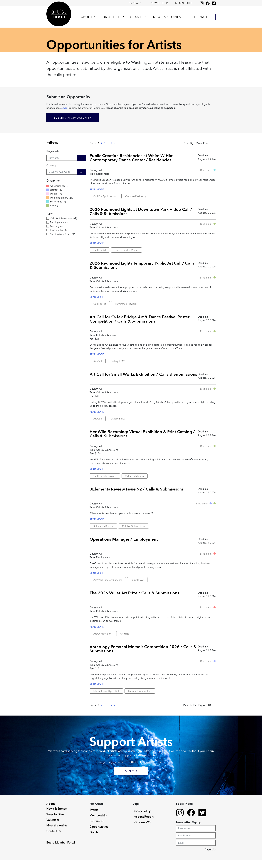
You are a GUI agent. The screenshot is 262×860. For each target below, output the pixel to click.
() (60, 185)
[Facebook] (208, 3)
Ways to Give (55, 814)
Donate (201, 17)
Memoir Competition (139, 691)
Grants (94, 832)
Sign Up (210, 849)
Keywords (52, 151)
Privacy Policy (141, 811)
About (86, 17)
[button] (214, 170)
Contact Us (53, 831)
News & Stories (167, 17)
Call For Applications (104, 196)
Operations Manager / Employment (124, 539)
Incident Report (143, 816)
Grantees (138, 17)
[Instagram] (201, 3)
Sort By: (189, 143)
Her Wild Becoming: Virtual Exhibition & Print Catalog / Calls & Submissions (142, 433)
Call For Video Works (126, 250)
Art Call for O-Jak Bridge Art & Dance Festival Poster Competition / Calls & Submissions (140, 318)
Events (94, 810)
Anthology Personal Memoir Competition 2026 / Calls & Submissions (143, 648)
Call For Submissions (104, 475)
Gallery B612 (118, 361)
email (64, 107)
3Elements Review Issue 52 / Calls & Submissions (137, 489)
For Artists (111, 17)
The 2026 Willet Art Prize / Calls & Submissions (134, 592)
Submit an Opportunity (72, 117)
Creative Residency (135, 196)
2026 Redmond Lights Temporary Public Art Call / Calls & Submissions (142, 265)
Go (81, 157)
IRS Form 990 (142, 822)
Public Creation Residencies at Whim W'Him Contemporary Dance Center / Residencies (131, 157)
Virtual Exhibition (134, 475)
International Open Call (106, 691)
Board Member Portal (60, 842)
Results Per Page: (194, 705)
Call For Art (99, 250)
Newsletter (159, 3)
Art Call (97, 361)
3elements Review (103, 526)
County (51, 165)
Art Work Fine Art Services (107, 579)
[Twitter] (214, 3)
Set (81, 171)
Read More (97, 189)
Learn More (131, 771)
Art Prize (124, 633)
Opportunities (99, 826)
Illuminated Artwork (125, 303)
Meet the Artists (56, 825)
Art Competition (102, 633)
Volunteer (52, 820)
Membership (184, 3)
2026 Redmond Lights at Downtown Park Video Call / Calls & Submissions (141, 211)
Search (138, 3)
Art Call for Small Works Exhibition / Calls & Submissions (143, 374)
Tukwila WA (137, 579)
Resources (97, 821)
